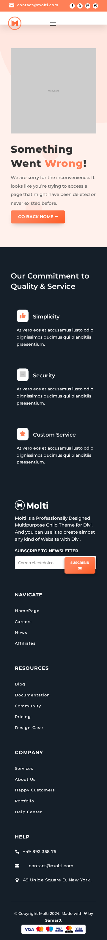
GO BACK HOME (35, 216)
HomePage (27, 610)
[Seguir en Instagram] (87, 6)
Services (24, 768)
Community (28, 706)
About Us (25, 779)
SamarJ (53, 920)
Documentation (32, 695)
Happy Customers (35, 790)
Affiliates (25, 643)
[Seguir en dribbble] (95, 6)
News (21, 632)
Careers (23, 621)
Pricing (23, 716)
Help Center (28, 811)
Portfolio (24, 801)
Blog (20, 684)
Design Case (29, 727)
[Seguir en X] (80, 6)
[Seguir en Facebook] (72, 6)
